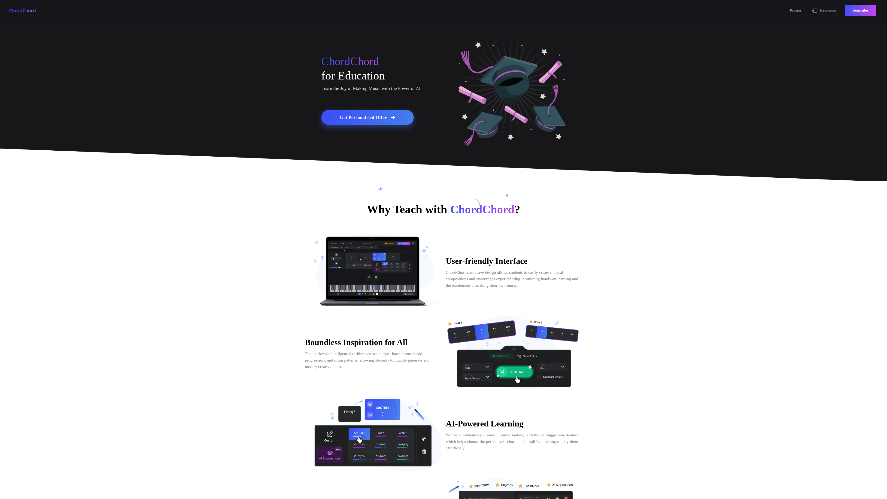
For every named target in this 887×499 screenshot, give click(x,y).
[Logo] (22, 10)
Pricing (795, 10)
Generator (860, 10)
